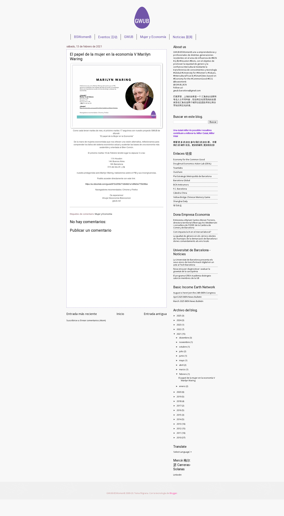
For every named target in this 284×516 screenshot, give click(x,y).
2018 (179, 401)
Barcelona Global (181, 180)
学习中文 (177, 205)
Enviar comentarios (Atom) (93, 320)
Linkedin (177, 474)
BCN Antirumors (181, 184)
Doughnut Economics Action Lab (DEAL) (192, 163)
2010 (179, 437)
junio (182, 355)
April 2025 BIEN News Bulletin (187, 296)
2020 (179, 391)
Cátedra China (180, 192)
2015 (179, 414)
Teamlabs (178, 167)
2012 (179, 428)
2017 (179, 405)
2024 (179, 320)
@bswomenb (179, 81)
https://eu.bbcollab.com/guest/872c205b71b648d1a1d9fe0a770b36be (116, 183)
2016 (179, 410)
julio (181, 351)
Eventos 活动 (107, 37)
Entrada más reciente (81, 314)
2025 (179, 315)
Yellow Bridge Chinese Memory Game (191, 197)
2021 (179, 333)
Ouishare (177, 171)
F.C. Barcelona (180, 188)
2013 (179, 423)
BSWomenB (82, 37)
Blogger (173, 493)
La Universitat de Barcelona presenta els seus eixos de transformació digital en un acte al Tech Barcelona (193, 262)
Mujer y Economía (153, 37)
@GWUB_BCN (180, 84)
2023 (179, 324)
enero (182, 386)
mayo (182, 360)
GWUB (128, 37)
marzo (182, 369)
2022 (179, 329)
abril (181, 364)
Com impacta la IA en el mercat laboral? (192, 231)
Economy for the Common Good (189, 159)
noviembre (184, 342)
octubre (183, 346)
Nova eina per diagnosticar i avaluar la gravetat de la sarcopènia (191, 270)
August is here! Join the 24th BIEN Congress (194, 292)
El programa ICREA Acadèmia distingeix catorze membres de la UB (192, 277)
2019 (179, 396)
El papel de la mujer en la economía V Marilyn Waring (196, 379)
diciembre (184, 337)
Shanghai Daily (180, 201)
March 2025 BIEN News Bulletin (188, 301)
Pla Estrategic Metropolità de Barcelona (192, 176)
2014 (179, 419)
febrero (183, 374)
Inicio (120, 314)
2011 (179, 432)
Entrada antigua (155, 314)
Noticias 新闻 (182, 37)
